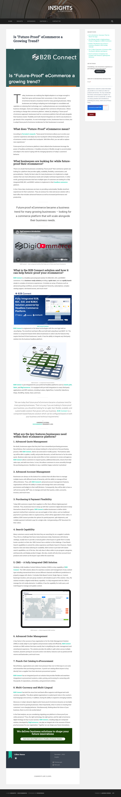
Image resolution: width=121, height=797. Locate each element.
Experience (31, 21)
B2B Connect (17, 278)
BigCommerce (25, 387)
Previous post (58, 762)
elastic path (68, 385)
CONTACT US (100, 71)
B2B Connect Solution (43, 326)
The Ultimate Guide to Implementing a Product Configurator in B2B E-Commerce (100, 40)
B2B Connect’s (36, 482)
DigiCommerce (33, 722)
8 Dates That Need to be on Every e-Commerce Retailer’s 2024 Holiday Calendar (98, 45)
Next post (57, 765)
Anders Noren (106, 793)
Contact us (56, 21)
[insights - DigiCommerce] (60, 9)
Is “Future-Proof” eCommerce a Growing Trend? (38, 39)
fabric (15, 387)
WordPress (40, 793)
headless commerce (61, 182)
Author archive (15, 758)
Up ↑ (113, 793)
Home (10, 21)
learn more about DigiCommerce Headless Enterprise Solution (42, 739)
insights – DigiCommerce (18, 793)
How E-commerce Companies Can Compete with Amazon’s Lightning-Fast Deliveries (99, 55)
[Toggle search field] (112, 21)
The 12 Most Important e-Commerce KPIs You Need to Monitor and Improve (100, 50)
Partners (43, 21)
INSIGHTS (20, 21)
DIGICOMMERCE (37, 424)
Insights (56, 757)
